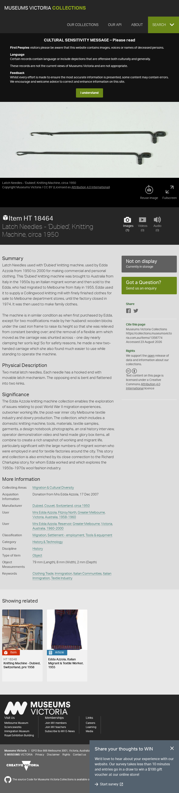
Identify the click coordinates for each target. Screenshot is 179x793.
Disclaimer (53, 754)
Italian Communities (87, 573)
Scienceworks (12, 727)
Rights (66, 754)
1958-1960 (67, 517)
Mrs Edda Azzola (45, 512)
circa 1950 (82, 505)
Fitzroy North (67, 512)
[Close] (172, 749)
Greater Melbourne (91, 512)
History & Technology (48, 542)
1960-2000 (55, 528)
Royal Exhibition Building (19, 735)
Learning (91, 727)
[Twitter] (135, 311)
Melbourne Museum (16, 723)
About (137, 25)
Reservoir (64, 524)
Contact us (79, 754)
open (151, 355)
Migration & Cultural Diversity (53, 487)
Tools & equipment (99, 535)
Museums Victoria (45, 8)
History (38, 548)
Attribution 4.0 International (90, 187)
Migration (39, 535)
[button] (163, 25)
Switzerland (64, 505)
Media (89, 731)
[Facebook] (128, 311)
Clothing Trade (43, 573)
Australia (51, 517)
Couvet (49, 505)
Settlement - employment (66, 535)
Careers (90, 723)
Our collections (82, 25)
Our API (115, 25)
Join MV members (56, 723)
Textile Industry (61, 578)
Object (37, 555)
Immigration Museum (16, 731)
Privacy (39, 754)
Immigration (63, 573)
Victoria (38, 517)
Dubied (38, 505)
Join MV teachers (55, 727)
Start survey (109, 784)
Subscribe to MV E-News (60, 731)
